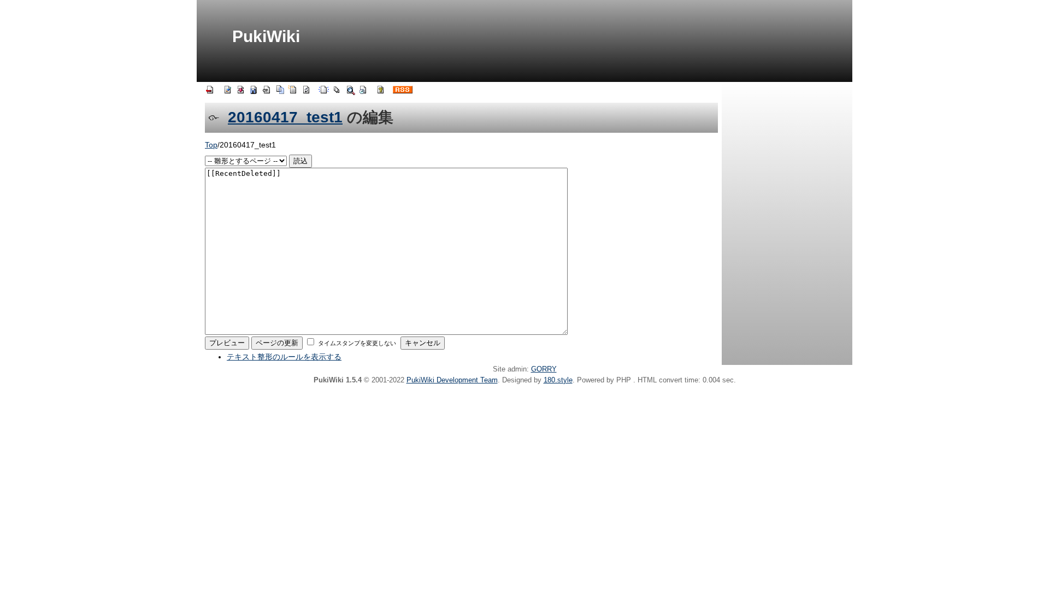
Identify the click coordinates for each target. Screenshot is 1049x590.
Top (211, 144)
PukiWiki (266, 36)
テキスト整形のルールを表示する (284, 356)
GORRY (544, 369)
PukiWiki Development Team (452, 380)
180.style (558, 380)
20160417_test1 (285, 117)
